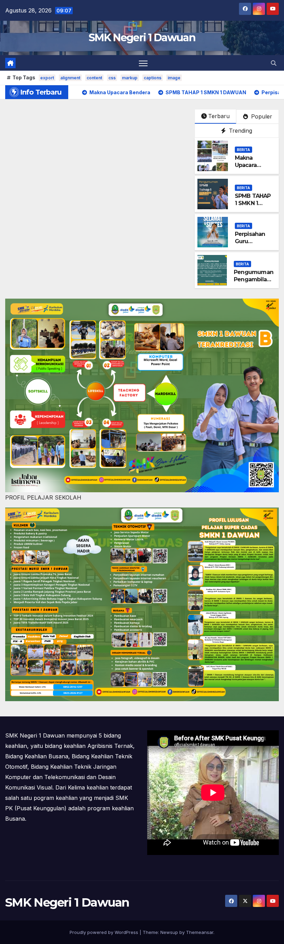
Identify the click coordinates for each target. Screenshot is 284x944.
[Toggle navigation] (143, 63)
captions (152, 77)
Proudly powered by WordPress (105, 932)
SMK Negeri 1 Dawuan (142, 37)
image (174, 77)
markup (129, 77)
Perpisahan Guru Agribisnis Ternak (250, 245)
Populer (260, 116)
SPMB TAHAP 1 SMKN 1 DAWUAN (253, 203)
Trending (239, 130)
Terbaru (219, 116)
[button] (273, 63)
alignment (70, 77)
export (47, 77)
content (94, 77)
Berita (243, 150)
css (112, 77)
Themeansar (199, 932)
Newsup (169, 932)
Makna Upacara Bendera (246, 165)
